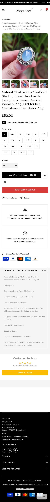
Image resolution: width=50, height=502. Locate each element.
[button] (45, 175)
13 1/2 (22, 153)
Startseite (6, 20)
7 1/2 (12, 140)
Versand (44, 484)
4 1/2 (12, 134)
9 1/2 (43, 140)
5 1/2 (28, 134)
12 (37, 147)
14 (31, 153)
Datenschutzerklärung (25, 484)
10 (5, 147)
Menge (5, 160)
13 (14, 153)
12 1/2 (6, 153)
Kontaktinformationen (25, 489)
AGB (38, 484)
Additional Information (27, 270)
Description (9, 270)
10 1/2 (13, 147)
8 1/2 (28, 140)
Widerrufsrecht (8, 484)
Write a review (25, 372)
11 (21, 147)
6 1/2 (44, 134)
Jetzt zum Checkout (25, 190)
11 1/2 (29, 147)
